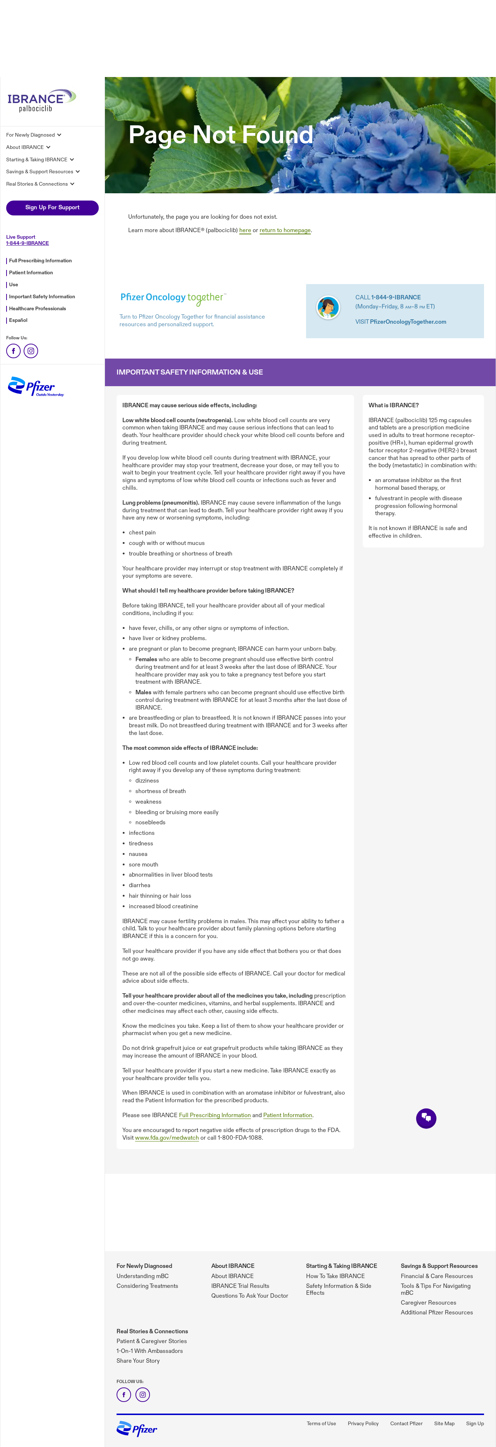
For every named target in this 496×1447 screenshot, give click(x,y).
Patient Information (31, 272)
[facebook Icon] (124, 1394)
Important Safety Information (42, 296)
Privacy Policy (363, 1423)
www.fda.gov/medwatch (167, 1138)
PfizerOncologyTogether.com (408, 322)
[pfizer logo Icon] (137, 1434)
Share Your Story (138, 1361)
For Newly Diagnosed (144, 1266)
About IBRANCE (233, 1266)
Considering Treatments (147, 1286)
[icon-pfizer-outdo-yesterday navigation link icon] (35, 400)
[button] (426, 1118)
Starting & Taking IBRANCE (341, 1266)
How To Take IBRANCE (335, 1276)
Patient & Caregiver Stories (152, 1341)
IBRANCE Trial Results (240, 1286)
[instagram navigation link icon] (31, 351)
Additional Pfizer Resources (437, 1313)
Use (13, 284)
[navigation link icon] (13, 351)
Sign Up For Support (52, 207)
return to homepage (285, 230)
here (245, 230)
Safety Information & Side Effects (338, 1289)
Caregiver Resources (428, 1303)
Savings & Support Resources (439, 1266)
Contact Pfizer (406, 1423)
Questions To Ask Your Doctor (249, 1296)
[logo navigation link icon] (42, 114)
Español (18, 320)
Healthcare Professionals (37, 308)
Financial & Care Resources (437, 1276)
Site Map (444, 1423)
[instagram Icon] (142, 1394)
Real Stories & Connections (152, 1331)
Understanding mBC (143, 1276)
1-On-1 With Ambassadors (150, 1351)
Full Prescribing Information (40, 260)
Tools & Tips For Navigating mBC (436, 1289)
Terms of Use (321, 1423)
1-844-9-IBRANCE (27, 243)
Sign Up (475, 1423)
